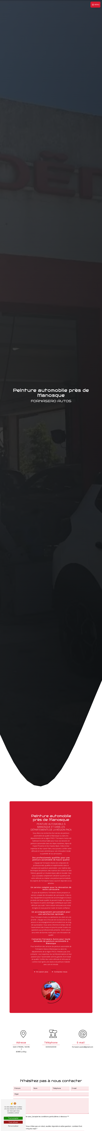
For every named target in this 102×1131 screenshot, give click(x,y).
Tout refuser (13, 1122)
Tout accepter (13, 1118)
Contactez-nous (60, 972)
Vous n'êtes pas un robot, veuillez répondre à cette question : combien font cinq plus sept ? (54, 1127)
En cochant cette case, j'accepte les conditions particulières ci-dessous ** (42, 1116)
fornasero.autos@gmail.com (81, 1047)
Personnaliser (13, 1126)
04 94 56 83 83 (51, 1047)
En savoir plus (42, 972)
